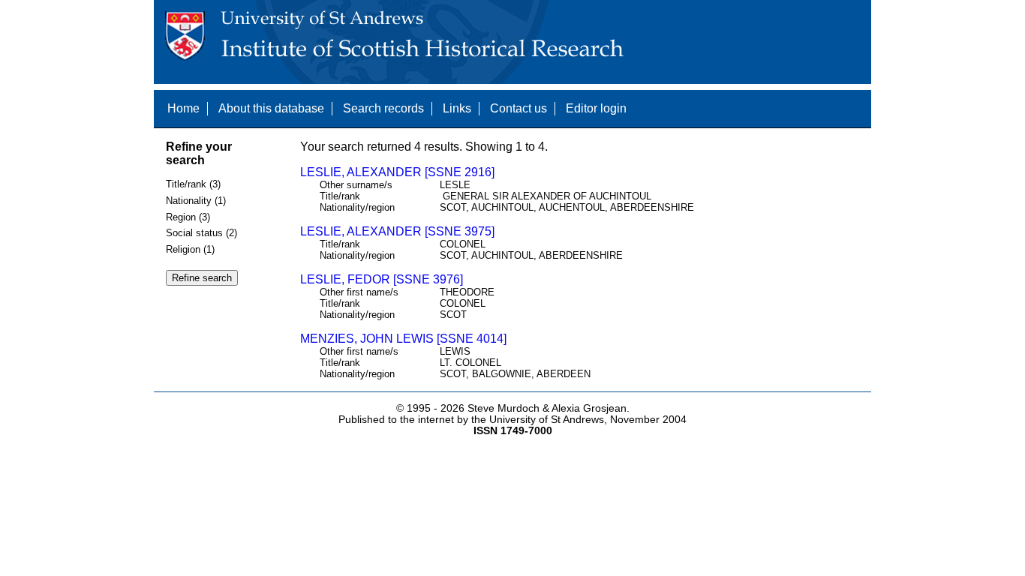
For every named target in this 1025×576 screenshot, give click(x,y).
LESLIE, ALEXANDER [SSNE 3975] (397, 231)
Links (457, 108)
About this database (271, 108)
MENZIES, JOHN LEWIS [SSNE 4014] (403, 338)
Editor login (596, 108)
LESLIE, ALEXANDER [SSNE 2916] (397, 172)
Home (183, 108)
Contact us (518, 108)
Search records (383, 108)
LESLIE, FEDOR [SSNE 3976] (381, 279)
